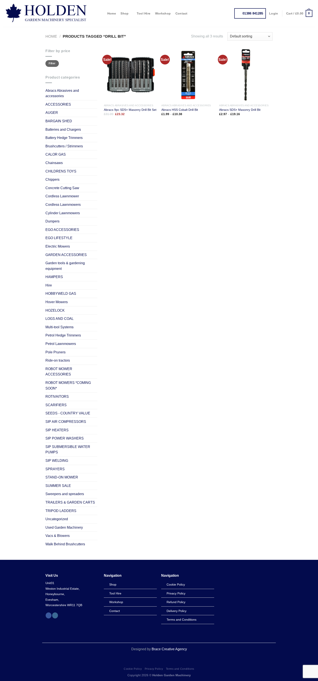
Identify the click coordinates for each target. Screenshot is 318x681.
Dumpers (52, 221)
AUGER (51, 112)
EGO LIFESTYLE (58, 238)
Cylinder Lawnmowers (62, 213)
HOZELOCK (55, 310)
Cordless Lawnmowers (63, 204)
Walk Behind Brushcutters (65, 544)
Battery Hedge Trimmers (64, 138)
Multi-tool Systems (59, 327)
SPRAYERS (55, 469)
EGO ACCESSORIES (62, 230)
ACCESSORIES (58, 104)
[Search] (100, 13)
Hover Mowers (56, 302)
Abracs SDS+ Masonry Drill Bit (239, 109)
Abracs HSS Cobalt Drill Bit (179, 109)
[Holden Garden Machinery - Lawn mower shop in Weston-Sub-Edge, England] (46, 13)
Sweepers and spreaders (64, 494)
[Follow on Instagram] (55, 615)
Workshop (163, 13)
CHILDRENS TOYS (60, 171)
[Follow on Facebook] (48, 615)
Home (111, 13)
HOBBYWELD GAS (60, 293)
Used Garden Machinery (64, 527)
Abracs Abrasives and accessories (62, 93)
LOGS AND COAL (59, 318)
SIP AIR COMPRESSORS (65, 421)
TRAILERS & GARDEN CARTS (70, 502)
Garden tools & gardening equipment (65, 265)
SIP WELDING (56, 460)
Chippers (52, 179)
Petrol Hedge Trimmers (63, 335)
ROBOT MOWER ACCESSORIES (58, 371)
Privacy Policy (154, 668)
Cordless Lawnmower (62, 196)
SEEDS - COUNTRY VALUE (67, 413)
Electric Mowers (57, 246)
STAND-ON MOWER (61, 477)
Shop (124, 13)
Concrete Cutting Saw (62, 188)
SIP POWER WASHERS (64, 438)
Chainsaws (54, 163)
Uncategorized (56, 519)
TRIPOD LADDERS (60, 511)
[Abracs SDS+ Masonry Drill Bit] (246, 75)
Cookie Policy (133, 668)
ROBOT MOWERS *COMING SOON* (68, 385)
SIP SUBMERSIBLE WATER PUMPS (67, 449)
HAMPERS (54, 277)
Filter (52, 63)
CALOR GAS (55, 154)
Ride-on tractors (57, 360)
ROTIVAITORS (57, 396)
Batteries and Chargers (63, 129)
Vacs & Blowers (57, 536)
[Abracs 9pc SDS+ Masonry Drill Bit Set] (130, 75)
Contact (181, 13)
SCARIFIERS (56, 405)
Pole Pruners (55, 352)
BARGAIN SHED (58, 121)
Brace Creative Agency (169, 649)
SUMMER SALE (58, 486)
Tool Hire (144, 13)
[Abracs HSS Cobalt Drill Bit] (188, 75)
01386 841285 (253, 13)
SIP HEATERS (57, 430)
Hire (48, 285)
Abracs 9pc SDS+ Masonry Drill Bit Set (130, 109)
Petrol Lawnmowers (60, 344)
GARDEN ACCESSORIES (66, 255)
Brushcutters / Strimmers (64, 146)
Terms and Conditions (180, 668)
